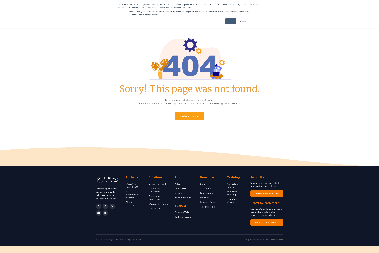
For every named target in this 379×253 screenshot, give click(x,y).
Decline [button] (243, 21)
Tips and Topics (207, 206)
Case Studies (206, 188)
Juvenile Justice (156, 208)
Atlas (177, 183)
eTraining (179, 193)
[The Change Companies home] (108, 180)
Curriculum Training (232, 185)
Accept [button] (230, 21)
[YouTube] (98, 213)
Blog (202, 183)
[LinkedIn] (98, 206)
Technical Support (183, 216)
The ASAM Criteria (232, 201)
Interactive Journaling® (132, 185)
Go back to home (189, 116)
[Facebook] (105, 206)
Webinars (204, 197)
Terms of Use (262, 239)
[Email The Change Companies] (105, 213)
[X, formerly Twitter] (112, 206)
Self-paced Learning (232, 193)
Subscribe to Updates (267, 193)
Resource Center (208, 202)
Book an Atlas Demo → (267, 222)
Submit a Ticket (182, 212)
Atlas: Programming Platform (132, 194)
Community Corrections (154, 190)
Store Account (182, 188)
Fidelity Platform (183, 197)
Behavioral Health (157, 183)
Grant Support (207, 193)
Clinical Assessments (132, 204)
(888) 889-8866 (277, 239)
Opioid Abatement (158, 203)
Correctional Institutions (155, 198)
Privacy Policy (249, 239)
